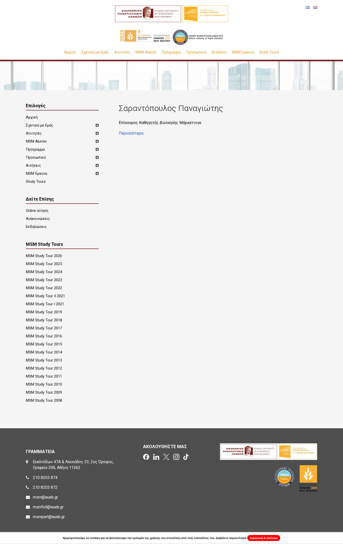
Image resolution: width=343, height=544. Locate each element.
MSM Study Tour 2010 (44, 384)
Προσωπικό (196, 52)
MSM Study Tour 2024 (44, 272)
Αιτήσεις (219, 52)
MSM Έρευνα (243, 52)
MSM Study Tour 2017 (44, 328)
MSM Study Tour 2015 (44, 344)
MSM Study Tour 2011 (44, 376)
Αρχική (70, 52)
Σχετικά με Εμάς (95, 52)
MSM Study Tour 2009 (44, 392)
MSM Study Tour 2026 (44, 256)
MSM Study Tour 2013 (44, 360)
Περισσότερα (131, 133)
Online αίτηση (37, 210)
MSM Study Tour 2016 (44, 336)
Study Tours (269, 52)
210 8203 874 (45, 477)
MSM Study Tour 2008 (44, 400)
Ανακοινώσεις (38, 218)
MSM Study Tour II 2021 (45, 296)
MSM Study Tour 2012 (44, 368)
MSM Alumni (146, 52)
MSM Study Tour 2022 (44, 288)
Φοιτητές (122, 52)
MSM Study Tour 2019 (44, 312)
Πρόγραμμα (171, 52)
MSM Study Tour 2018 (44, 320)
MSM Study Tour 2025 (44, 264)
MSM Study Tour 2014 (44, 352)
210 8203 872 (45, 487)
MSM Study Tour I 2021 (45, 304)
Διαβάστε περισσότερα (231, 537)
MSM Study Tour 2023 (44, 280)
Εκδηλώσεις (36, 226)
